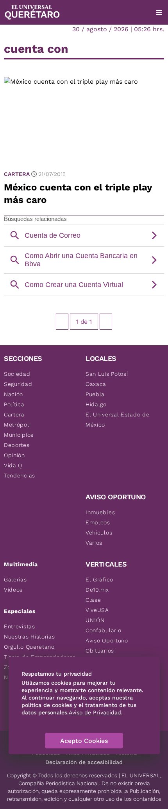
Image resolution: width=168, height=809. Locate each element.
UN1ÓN (95, 620)
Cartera (17, 174)
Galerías (15, 579)
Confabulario (103, 630)
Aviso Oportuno (107, 640)
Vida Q (13, 465)
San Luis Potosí (107, 374)
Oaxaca (96, 384)
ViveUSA (97, 610)
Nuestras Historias (29, 636)
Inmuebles (100, 512)
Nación (13, 394)
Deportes (17, 445)
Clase (93, 600)
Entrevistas (19, 626)
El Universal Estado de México (117, 419)
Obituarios (100, 651)
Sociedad (17, 374)
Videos (13, 590)
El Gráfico (99, 579)
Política (14, 404)
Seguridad (18, 384)
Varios (94, 543)
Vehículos (99, 532)
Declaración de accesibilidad (84, 762)
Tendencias (19, 475)
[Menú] (159, 13)
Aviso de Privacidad (95, 712)
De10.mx (97, 590)
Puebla (95, 394)
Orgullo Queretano (29, 647)
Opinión (14, 455)
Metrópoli (17, 425)
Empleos (98, 522)
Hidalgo (96, 404)
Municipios (19, 435)
